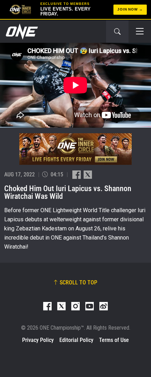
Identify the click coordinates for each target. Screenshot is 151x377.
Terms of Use (114, 340)
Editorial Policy (76, 340)
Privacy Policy (38, 340)
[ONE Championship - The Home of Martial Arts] (21, 31)
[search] (117, 31)
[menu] (140, 31)
